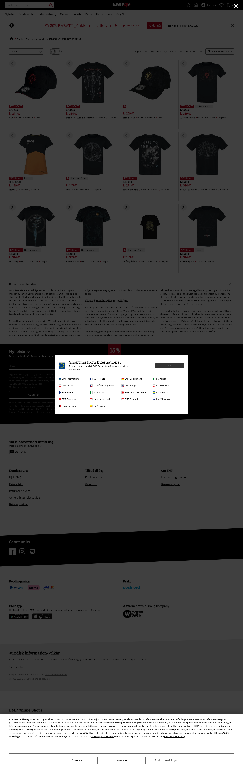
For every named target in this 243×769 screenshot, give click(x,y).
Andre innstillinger (166, 760)
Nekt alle (121, 760)
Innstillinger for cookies (102, 736)
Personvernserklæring (174, 736)
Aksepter (77, 760)
